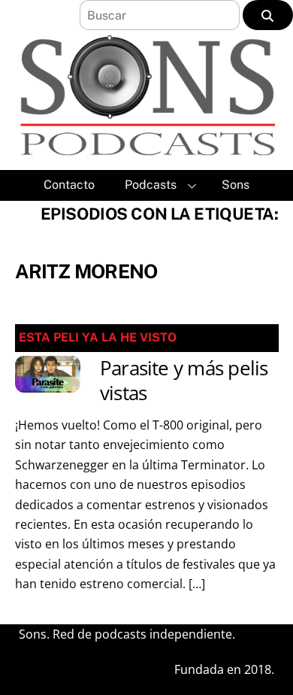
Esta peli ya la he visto (98, 337)
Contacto (69, 185)
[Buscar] (268, 15)
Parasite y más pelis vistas (184, 380)
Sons (235, 185)
